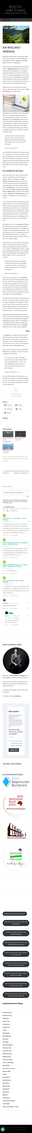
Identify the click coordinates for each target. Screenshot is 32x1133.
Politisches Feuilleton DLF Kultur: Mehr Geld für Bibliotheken (16, 923)
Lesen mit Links (7, 1050)
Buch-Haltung (16, 8)
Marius (7, 616)
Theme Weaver (22, 1129)
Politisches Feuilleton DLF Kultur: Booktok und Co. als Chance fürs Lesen (16, 964)
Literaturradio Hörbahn (9, 1100)
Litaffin (4, 1074)
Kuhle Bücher (6, 1098)
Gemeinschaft (6, 458)
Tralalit (4, 1030)
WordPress (23, 1127)
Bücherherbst (6, 1077)
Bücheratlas (6, 1083)
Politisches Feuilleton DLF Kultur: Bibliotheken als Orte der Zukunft (16, 984)
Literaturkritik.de (7, 1012)
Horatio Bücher (7, 1080)
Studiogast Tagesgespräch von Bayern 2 (14, 913)
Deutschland (21, 456)
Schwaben (13, 458)
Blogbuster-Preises (13, 69)
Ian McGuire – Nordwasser (21, 473)
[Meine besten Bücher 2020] (20, 434)
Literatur (10, 456)
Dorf (27, 456)
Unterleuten (10, 187)
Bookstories (6, 1092)
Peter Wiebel (6, 1103)
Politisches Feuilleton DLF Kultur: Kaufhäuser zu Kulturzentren (16, 953)
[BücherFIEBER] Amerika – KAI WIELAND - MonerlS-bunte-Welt (15, 565)
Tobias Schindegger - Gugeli (10, 1106)
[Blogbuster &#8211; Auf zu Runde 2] (8, 447)
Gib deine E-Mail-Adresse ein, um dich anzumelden (16, 732)
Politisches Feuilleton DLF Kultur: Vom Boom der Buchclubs (16, 933)
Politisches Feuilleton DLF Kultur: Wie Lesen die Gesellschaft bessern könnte (16, 943)
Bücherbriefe (6, 1086)
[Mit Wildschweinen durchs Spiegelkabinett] (8, 434)
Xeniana (5, 603)
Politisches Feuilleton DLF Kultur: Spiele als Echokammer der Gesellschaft (16, 995)
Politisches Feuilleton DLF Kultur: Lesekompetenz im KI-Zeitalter (16, 974)
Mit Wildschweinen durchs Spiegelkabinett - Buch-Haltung (15, 543)
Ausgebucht (6, 1089)
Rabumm (5, 1095)
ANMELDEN (13, 750)
